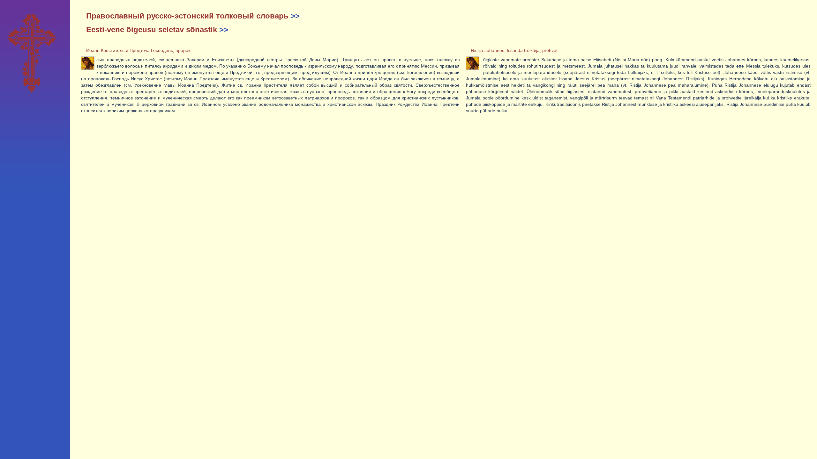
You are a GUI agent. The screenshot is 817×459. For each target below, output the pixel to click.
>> (295, 15)
